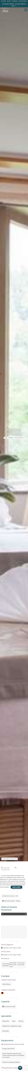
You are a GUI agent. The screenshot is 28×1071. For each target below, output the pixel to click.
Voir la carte (16, 887)
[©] (16, 867)
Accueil (6, 437)
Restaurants (11, 437)
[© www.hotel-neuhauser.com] (7, 869)
